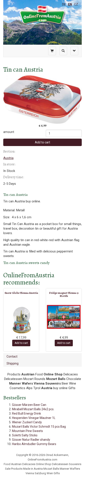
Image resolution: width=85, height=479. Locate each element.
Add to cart (42, 142)
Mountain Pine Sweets (27, 431)
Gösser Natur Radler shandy (31, 439)
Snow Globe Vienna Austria (21, 293)
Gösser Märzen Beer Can (29, 405)
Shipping (13, 363)
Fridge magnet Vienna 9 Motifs (63, 294)
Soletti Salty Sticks (24, 435)
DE (64, 4)
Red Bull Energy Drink (26, 413)
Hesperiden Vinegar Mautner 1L (33, 418)
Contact (12, 356)
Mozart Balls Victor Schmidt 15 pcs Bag (39, 426)
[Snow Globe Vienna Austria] (21, 320)
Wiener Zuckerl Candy (27, 422)
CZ (76, 4)
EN (70, 4)
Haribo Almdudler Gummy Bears (34, 444)
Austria (8, 158)
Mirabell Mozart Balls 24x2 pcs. (33, 409)
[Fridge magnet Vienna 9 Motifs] (64, 317)
